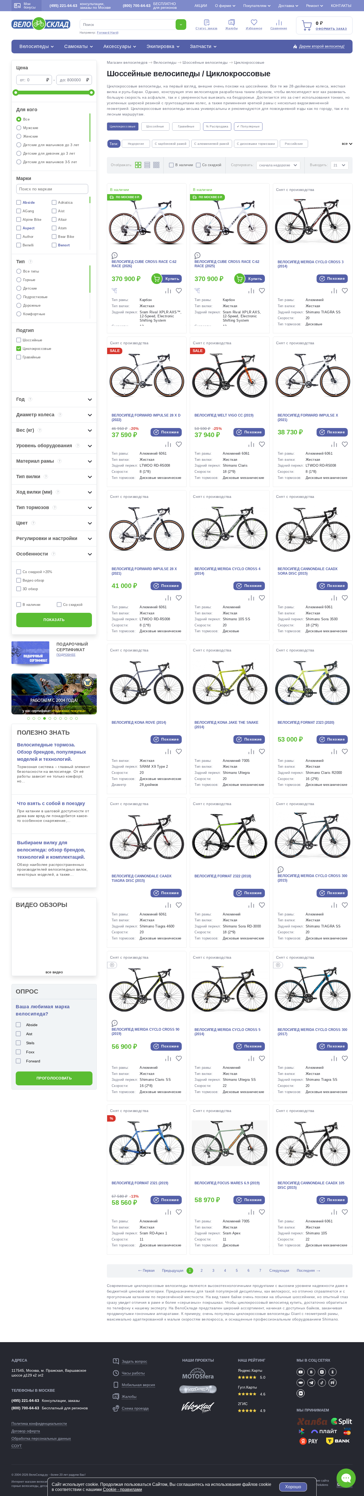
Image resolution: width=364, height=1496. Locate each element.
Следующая (279, 1271)
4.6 (262, 1394)
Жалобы (231, 28)
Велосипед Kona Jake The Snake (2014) (226, 725)
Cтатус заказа (206, 28)
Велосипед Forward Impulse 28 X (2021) (144, 571)
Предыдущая (172, 1271)
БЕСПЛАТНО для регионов (150, 6)
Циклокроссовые (249, 62)
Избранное (254, 28)
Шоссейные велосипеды (205, 62)
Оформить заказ (331, 28)
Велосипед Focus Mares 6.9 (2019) (227, 1183)
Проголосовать (54, 1078)
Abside (32, 1025)
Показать (53, 620)
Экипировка (160, 46)
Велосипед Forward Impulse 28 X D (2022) (146, 417)
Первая (146, 1271)
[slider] (16, 92)
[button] (28, 718)
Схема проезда (135, 1408)
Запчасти (201, 46)
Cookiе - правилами (122, 1489)
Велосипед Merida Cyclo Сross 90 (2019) (145, 1031)
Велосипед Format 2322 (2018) (223, 876)
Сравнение (278, 28)
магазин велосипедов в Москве (46, 1481)
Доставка (286, 5)
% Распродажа (217, 126)
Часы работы (133, 1373)
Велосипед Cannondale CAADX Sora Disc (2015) (308, 571)
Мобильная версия (138, 1385)
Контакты (341, 5)
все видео (54, 972)
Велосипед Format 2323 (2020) (306, 723)
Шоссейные (155, 126)
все (345, 143)
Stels (30, 1043)
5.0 (262, 1377)
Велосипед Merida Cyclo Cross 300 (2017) (312, 1032)
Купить (172, 279)
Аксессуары (117, 46)
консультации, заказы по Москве (80, 6)
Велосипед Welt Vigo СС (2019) (224, 415)
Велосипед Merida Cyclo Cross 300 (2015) (312, 878)
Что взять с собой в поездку (51, 803)
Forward (33, 1061)
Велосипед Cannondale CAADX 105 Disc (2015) (311, 1185)
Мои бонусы (29, 5)
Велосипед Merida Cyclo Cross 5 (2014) (227, 1032)
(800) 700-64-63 (25, 1408)
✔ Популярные (248, 126)
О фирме (223, 5)
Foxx (30, 1052)
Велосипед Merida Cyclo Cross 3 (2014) (310, 264)
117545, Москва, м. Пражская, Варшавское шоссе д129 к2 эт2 (48, 1372)
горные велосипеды (24, 1485)
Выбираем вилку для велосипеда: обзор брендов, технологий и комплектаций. (51, 850)
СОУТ (16, 1446)
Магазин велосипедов (127, 62)
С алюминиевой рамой (211, 143)
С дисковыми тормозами (256, 143)
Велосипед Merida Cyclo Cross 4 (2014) (227, 571)
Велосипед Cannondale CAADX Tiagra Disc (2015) (142, 878)
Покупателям (254, 5)
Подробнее (65, 654)
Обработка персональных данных (41, 1438)
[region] (54, 140)
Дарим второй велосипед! (322, 46)
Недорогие (136, 143)
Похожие (335, 278)
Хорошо (293, 1487)
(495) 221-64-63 (25, 1400)
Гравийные (186, 126)
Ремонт (312, 5)
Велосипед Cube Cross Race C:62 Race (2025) (227, 264)
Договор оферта (25, 1431)
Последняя (306, 1271)
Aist (29, 1034)
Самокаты (76, 46)
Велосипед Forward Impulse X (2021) (308, 417)
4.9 (262, 1411)
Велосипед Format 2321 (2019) (140, 1183)
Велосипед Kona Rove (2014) (139, 723)
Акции (201, 5)
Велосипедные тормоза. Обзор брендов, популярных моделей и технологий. (51, 752)
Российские (294, 143)
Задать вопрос (134, 1361)
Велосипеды (34, 46)
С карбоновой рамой (171, 143)
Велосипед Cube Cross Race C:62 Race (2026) (144, 264)
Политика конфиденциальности (39, 1423)
